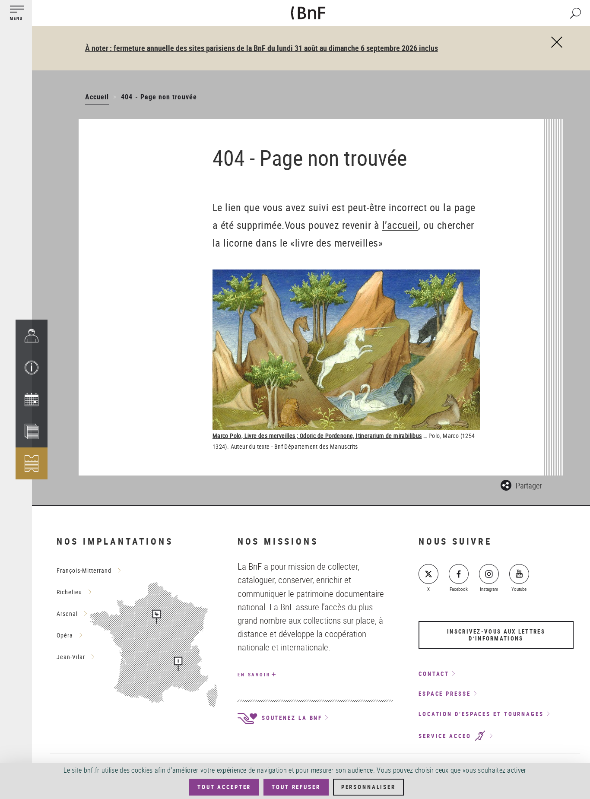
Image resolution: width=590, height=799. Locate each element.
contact (434, 674)
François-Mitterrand (84, 570)
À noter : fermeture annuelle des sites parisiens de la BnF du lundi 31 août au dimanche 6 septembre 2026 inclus (261, 48)
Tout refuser (296, 787)
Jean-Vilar (71, 657)
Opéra (65, 635)
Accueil (97, 96)
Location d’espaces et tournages (481, 714)
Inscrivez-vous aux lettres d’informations (496, 635)
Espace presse (445, 694)
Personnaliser (368, 787)
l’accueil (400, 225)
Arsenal (67, 613)
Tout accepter (224, 787)
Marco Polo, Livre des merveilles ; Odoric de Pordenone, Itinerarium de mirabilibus (317, 435)
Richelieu (69, 592)
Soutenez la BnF (290, 718)
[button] (32, 368)
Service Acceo (446, 736)
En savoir (254, 674)
